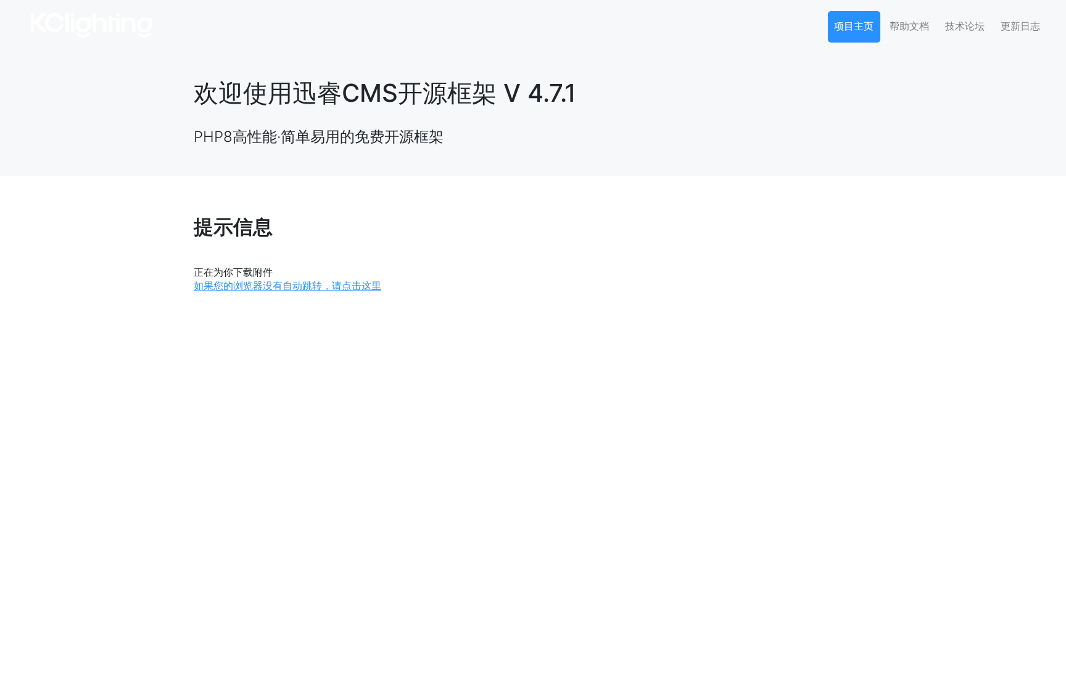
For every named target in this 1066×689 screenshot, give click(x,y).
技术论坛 (965, 26)
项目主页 (854, 26)
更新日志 (1020, 26)
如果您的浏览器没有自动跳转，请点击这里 (287, 285)
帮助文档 (909, 26)
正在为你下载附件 (233, 272)
